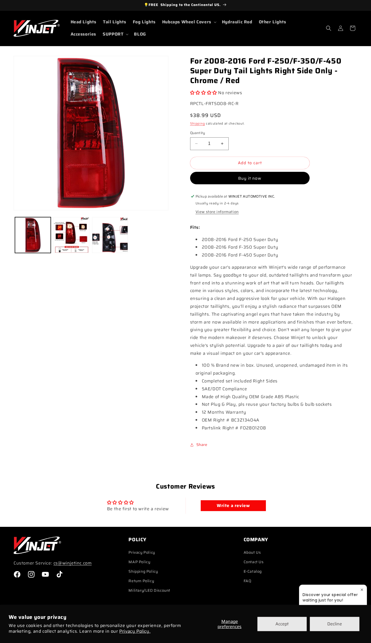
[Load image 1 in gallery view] (33, 235)
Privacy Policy (141, 552)
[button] (189, 22)
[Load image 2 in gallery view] (71, 235)
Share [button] (201, 445)
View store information (217, 212)
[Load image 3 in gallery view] (110, 235)
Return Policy (141, 581)
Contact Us (254, 562)
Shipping (197, 123)
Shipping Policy (143, 571)
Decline (334, 623)
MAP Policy (139, 562)
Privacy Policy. (134, 631)
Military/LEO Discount (149, 590)
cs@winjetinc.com (73, 563)
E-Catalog (253, 571)
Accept (282, 623)
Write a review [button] (233, 505)
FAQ (247, 581)
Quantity (197, 133)
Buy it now (249, 178)
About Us (252, 552)
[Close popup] (362, 590)
